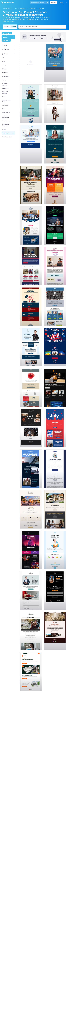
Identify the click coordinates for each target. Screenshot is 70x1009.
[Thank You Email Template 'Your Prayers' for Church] (55, 631)
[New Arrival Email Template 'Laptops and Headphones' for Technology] (55, 387)
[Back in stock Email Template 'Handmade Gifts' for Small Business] (31, 185)
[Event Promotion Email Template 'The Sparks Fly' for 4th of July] (55, 347)
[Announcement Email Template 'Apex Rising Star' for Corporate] (55, 468)
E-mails (13, 26)
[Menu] (66, 2)
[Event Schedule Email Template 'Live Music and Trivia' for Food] (31, 306)
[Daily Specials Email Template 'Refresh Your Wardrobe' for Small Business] (55, 103)
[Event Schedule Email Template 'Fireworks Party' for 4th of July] (55, 428)
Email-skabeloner (7, 8)
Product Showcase (20, 8)
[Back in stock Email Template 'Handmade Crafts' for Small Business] (31, 428)
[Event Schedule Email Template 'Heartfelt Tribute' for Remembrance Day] (31, 387)
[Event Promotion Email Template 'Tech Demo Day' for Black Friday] (55, 225)
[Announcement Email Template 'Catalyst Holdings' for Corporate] (55, 144)
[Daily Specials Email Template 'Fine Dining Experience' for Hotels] (31, 509)
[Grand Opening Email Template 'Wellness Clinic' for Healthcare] (31, 144)
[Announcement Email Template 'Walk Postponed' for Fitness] (55, 63)
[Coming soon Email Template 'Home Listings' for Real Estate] (31, 671)
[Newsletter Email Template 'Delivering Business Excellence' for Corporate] (31, 347)
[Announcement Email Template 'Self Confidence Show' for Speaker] (55, 590)
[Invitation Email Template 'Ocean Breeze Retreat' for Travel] (31, 631)
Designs (6, 26)
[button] (14, 45)
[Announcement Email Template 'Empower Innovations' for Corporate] (31, 103)
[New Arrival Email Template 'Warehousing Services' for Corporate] (31, 266)
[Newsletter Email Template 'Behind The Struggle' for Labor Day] (55, 306)
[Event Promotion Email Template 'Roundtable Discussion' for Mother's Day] (55, 266)
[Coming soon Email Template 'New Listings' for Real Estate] (55, 509)
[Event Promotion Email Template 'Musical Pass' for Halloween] (31, 550)
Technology (32, 8)
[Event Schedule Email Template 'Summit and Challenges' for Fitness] (55, 185)
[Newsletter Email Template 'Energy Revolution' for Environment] (31, 468)
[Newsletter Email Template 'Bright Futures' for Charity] (31, 225)
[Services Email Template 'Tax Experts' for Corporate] (31, 590)
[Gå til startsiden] (7, 2)
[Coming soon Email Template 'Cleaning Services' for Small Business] (55, 550)
